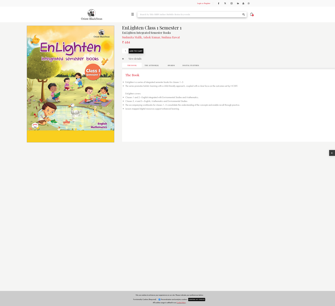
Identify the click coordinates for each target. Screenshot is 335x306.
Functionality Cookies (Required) (144, 299)
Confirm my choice (197, 299)
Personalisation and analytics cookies (174, 299)
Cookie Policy (181, 302)
